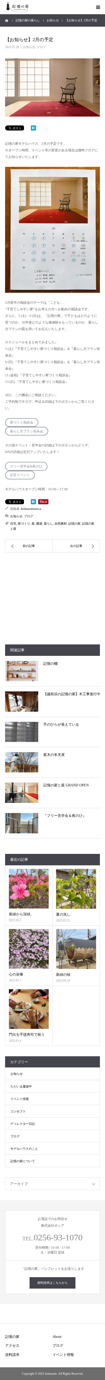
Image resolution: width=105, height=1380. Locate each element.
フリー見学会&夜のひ (26, 466)
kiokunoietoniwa (31, 509)
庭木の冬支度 (54, 755)
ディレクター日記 (22, 1124)
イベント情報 (19, 1099)
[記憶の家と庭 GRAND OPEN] (21, 793)
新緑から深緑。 (21, 914)
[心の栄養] (29, 949)
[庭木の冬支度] (21, 762)
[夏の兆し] (76, 889)
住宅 (13, 523)
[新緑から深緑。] (29, 888)
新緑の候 (63, 975)
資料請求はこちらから (52, 1283)
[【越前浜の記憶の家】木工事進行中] (21, 701)
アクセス (12, 1345)
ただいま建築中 (21, 1086)
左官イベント (20, 475)
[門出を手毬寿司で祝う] (29, 1009)
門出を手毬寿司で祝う (27, 1034)
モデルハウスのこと (24, 1148)
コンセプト (18, 1111)
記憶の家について (22, 1161)
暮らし (48, 523)
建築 (39, 523)
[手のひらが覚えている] (21, 732)
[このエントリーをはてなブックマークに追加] (33, 129)
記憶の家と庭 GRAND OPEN (66, 785)
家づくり (24, 523)
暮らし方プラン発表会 (26, 431)
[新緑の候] (76, 949)
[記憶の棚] (21, 671)
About (56, 1337)
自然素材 (61, 523)
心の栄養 (16, 974)
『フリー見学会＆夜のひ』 (64, 816)
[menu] (98, 7)
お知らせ (29, 47)
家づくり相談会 (21, 422)
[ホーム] (7, 20)
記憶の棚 (50, 663)
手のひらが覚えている (61, 724)
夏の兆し (63, 914)
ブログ (41, 47)
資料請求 (12, 1355)
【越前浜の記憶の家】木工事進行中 (71, 694)
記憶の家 (74, 523)
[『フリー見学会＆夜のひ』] (21, 823)
